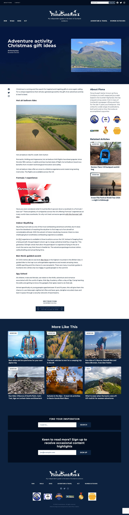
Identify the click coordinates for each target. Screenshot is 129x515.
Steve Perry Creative (74, 506)
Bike (19, 21)
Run (5, 21)
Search (111, 2)
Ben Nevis (44, 260)
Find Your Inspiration (64, 418)
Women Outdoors (117, 21)
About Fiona (8, 2)
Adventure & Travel (99, 21)
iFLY (20, 239)
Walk (12, 21)
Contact (17, 2)
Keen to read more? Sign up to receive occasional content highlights (64, 443)
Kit (25, 21)
